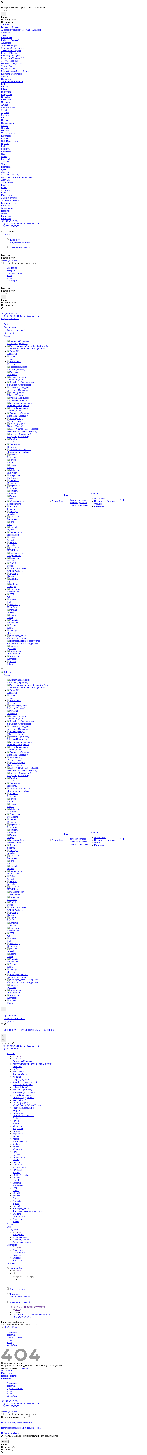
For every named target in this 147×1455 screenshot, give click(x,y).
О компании (7, 1370)
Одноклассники (15, 273)
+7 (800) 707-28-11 (11, 221)
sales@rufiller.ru (10, 260)
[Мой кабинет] (2, 1012)
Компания (18, 1250)
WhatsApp (12, 280)
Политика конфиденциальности (17, 1422)
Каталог (17, 1058)
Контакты (6, 1378)
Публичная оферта (10, 1433)
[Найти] (3, 14)
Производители (9, 1376)
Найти (4, 1442)
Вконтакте (12, 268)
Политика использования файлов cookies (21, 1428)
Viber (9, 275)
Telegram (11, 270)
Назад (18, 1056)
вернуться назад (9, 1368)
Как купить (18, 1234)
